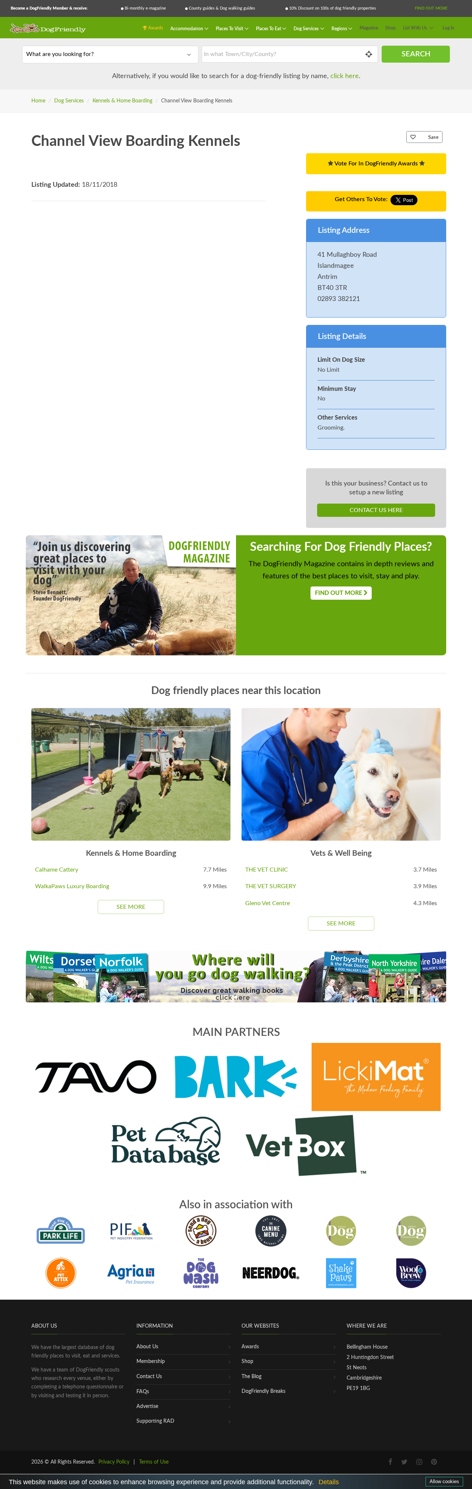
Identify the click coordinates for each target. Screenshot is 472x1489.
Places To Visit (230, 28)
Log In (448, 28)
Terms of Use (154, 1462)
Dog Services (307, 28)
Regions (340, 28)
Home (38, 101)
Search (416, 54)
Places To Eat (269, 28)
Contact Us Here (376, 510)
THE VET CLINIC (266, 870)
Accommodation (187, 28)
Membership (150, 1361)
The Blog (251, 1376)
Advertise (147, 1406)
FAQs (142, 1391)
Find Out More (431, 8)
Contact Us (149, 1376)
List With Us (415, 28)
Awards (155, 28)
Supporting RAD (155, 1421)
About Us (147, 1346)
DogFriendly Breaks (263, 1391)
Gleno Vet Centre (267, 903)
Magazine (369, 28)
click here (344, 76)
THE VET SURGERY (270, 886)
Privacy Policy (113, 1462)
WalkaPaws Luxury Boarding (72, 886)
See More (131, 907)
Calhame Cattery (56, 870)
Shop (390, 28)
